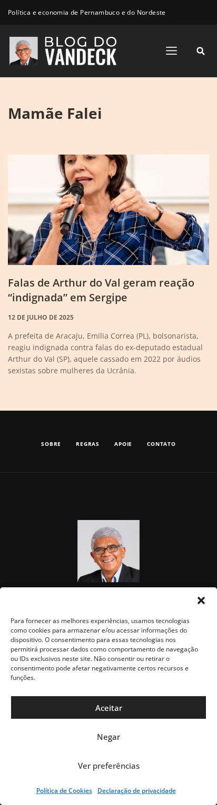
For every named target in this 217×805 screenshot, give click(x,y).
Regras (88, 443)
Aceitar (108, 707)
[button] (201, 600)
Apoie (123, 443)
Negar (108, 736)
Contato (161, 443)
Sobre (51, 443)
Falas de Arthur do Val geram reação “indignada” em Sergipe (101, 290)
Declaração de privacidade (136, 790)
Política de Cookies (64, 790)
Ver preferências (109, 765)
